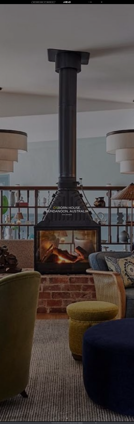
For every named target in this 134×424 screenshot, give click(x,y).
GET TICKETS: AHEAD (38, 2)
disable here (80, 422)
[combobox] (93, 2)
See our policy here (73, 422)
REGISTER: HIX (50, 2)
